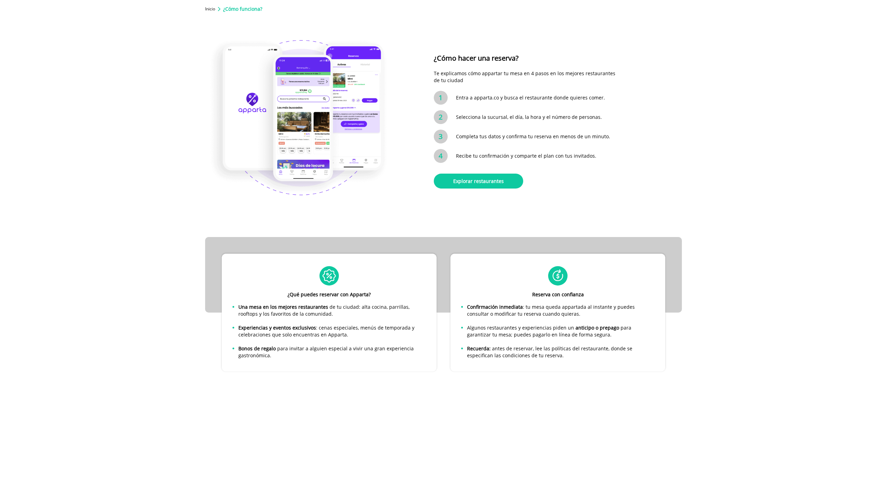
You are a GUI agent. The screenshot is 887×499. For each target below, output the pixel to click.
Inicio (210, 9)
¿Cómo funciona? (242, 9)
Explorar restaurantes (478, 181)
